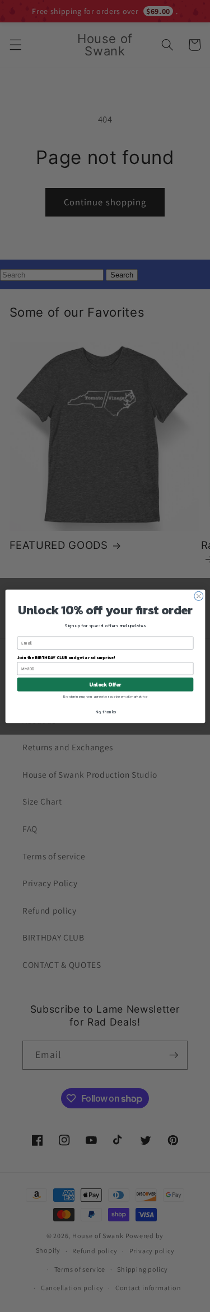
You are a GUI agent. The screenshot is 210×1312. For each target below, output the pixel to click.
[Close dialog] (198, 595)
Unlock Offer (105, 684)
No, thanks (105, 711)
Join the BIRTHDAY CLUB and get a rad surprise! (65, 657)
